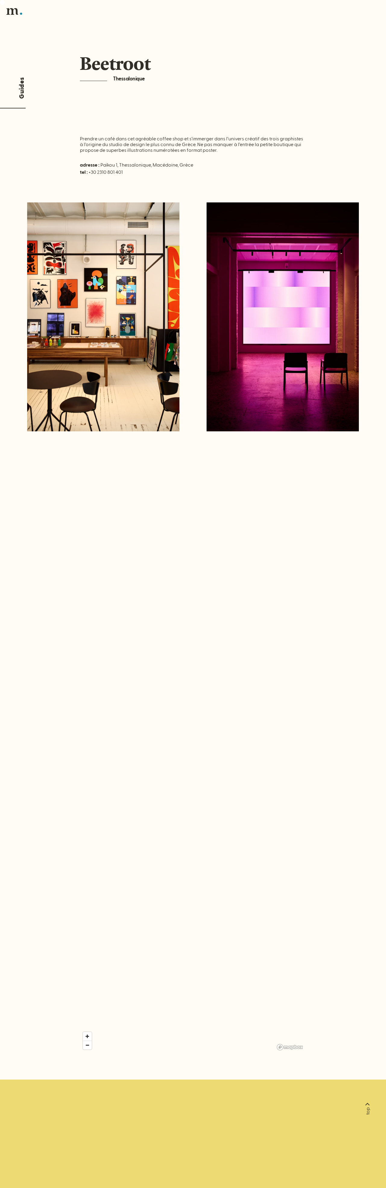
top (367, 1111)
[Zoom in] (87, 1036)
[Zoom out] (87, 1045)
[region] (193, 755)
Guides (22, 88)
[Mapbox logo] (290, 1047)
